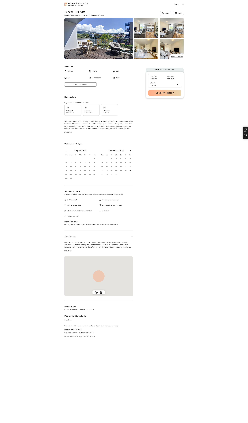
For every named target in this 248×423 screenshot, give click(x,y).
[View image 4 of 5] (146, 49)
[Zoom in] (96, 292)
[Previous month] (66, 150)
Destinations (72, 336)
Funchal (85, 336)
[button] (126, 166)
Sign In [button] (176, 4)
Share (167, 13)
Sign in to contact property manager (107, 326)
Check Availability (165, 93)
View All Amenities (80, 84)
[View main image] (98, 38)
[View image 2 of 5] (146, 28)
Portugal (79, 336)
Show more (68, 132)
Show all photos (177, 57)
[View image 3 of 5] (172, 28)
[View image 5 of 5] (172, 49)
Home (66, 336)
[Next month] (130, 150)
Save (180, 13)
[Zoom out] (101, 292)
